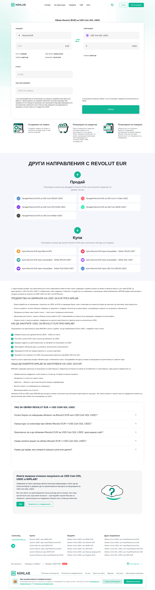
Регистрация (136, 5)
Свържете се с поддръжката (39, 504)
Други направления (112, 536)
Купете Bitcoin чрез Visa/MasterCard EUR (45, 549)
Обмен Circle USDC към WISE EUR (80, 546)
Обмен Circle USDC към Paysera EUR (81, 555)
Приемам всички (133, 581)
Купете (32, 536)
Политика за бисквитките (43, 584)
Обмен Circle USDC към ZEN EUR (79, 549)
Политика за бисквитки (50, 573)
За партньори (59, 5)
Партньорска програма (134, 573)
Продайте (71, 536)
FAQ (20, 504)
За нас (87, 573)
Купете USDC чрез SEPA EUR (41, 539)
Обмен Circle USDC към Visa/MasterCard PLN (121, 546)
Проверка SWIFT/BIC (56, 564)
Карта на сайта (99, 573)
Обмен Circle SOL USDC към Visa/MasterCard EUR (123, 549)
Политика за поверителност (72, 573)
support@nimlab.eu (19, 539)
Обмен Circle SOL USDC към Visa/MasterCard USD (123, 552)
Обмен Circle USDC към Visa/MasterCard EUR (121, 539)
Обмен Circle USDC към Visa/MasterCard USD (121, 542)
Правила (72, 5)
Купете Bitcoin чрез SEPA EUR (41, 546)
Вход (124, 5)
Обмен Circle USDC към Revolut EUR (81, 542)
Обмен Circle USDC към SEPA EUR (80, 539)
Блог (88, 5)
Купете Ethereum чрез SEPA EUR (42, 552)
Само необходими (112, 581)
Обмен (111, 109)
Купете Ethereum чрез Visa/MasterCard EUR (46, 555)
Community (16, 536)
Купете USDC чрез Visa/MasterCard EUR (45, 542)
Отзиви (47, 5)
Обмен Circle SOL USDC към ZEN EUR (118, 555)
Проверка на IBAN (33, 564)
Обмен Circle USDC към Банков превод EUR (84, 552)
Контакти (119, 573)
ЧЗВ (81, 5)
